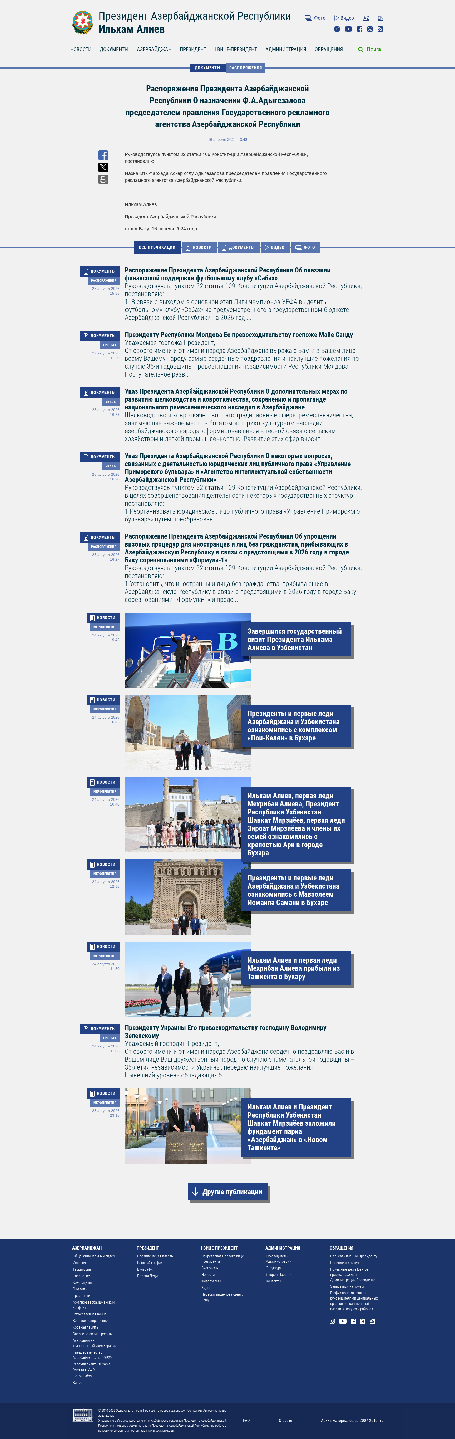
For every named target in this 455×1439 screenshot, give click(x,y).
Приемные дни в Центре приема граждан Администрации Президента (352, 1274)
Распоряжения (245, 67)
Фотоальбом (82, 1376)
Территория (82, 1269)
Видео (347, 18)
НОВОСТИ (80, 49)
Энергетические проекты (93, 1333)
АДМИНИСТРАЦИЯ (285, 49)
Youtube (348, 29)
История (79, 1262)
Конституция (83, 1282)
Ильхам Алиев (131, 29)
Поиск (374, 49)
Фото (319, 18)
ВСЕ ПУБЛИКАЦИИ (157, 247)
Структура (274, 1268)
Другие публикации (232, 1191)
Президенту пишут (344, 1262)
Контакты (273, 1281)
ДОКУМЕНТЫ (114, 49)
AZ (366, 18)
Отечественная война (89, 1314)
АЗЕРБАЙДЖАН (154, 49)
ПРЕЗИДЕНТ (193, 49)
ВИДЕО (278, 247)
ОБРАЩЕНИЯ (329, 49)
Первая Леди (147, 1276)
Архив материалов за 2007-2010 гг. (352, 1420)
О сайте (285, 1420)
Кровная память (85, 1327)
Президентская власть (155, 1256)
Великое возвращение (90, 1320)
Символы (80, 1289)
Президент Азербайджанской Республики (194, 15)
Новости (208, 1274)
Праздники (81, 1295)
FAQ (246, 1420)
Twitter (370, 29)
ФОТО (309, 247)
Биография (145, 1269)
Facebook (359, 29)
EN (380, 18)
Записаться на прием (347, 1286)
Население (81, 1276)
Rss (380, 29)
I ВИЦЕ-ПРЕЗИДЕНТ (236, 49)
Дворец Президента (282, 1274)
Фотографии (211, 1281)
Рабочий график (149, 1262)
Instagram (337, 29)
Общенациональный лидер (94, 1256)
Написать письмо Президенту (353, 1256)
